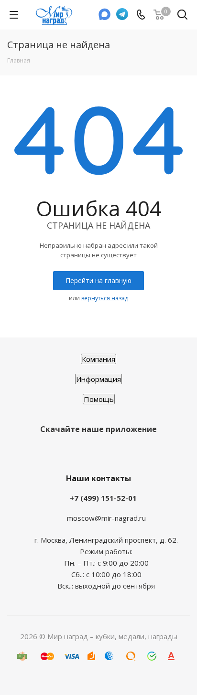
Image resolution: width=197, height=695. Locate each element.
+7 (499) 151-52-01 (103, 498)
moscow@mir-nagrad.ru (106, 518)
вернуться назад (104, 298)
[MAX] (104, 17)
